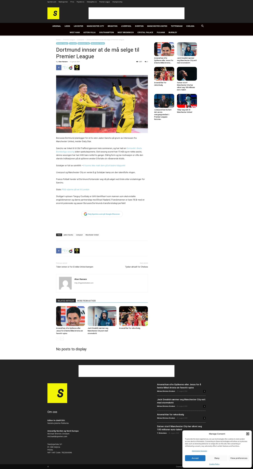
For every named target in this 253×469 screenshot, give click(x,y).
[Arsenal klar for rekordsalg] (133, 316)
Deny (217, 458)
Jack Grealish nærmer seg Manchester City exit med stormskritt (98, 330)
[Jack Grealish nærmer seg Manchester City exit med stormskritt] (102, 316)
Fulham (161, 32)
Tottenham (177, 26)
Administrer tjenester (199, 451)
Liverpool (126, 26)
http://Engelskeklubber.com (83, 283)
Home (58, 39)
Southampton (106, 32)
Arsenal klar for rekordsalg (129, 328)
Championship (117, 2)
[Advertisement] (136, 13)
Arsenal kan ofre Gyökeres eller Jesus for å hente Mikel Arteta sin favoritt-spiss (69, 330)
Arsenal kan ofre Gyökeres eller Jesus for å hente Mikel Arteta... (163, 60)
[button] (247, 434)
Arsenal (56, 26)
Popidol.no (80, 2)
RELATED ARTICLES (66, 301)
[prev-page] (57, 338)
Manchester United (157, 26)
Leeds (67, 26)
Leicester (78, 26)
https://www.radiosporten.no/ (71, 67)
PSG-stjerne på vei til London (75, 189)
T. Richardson (162, 433)
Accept (195, 458)
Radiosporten (63, 2)
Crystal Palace (145, 32)
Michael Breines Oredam (166, 391)
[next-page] (62, 338)
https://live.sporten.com (77, 67)
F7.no (72, 2)
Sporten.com (51, 2)
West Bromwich (126, 32)
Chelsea (190, 26)
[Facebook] (58, 67)
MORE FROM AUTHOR (86, 301)
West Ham (75, 32)
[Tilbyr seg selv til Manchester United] (187, 101)
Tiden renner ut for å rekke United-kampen (74, 267)
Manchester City (95, 26)
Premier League (104, 2)
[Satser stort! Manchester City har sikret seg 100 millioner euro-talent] (187, 74)
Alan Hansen (63, 62)
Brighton (112, 26)
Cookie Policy (214, 464)
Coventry (179, 466)
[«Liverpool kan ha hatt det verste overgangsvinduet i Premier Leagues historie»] (164, 101)
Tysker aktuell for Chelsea (136, 267)
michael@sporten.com (57, 436)
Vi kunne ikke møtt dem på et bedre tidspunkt (104, 165)
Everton (139, 26)
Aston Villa (89, 32)
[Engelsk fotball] (53, 18)
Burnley (173, 32)
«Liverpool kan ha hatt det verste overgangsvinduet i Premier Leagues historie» (162, 114)
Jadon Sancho (68, 235)
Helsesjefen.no (92, 2)
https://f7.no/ (64, 67)
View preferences (238, 458)
